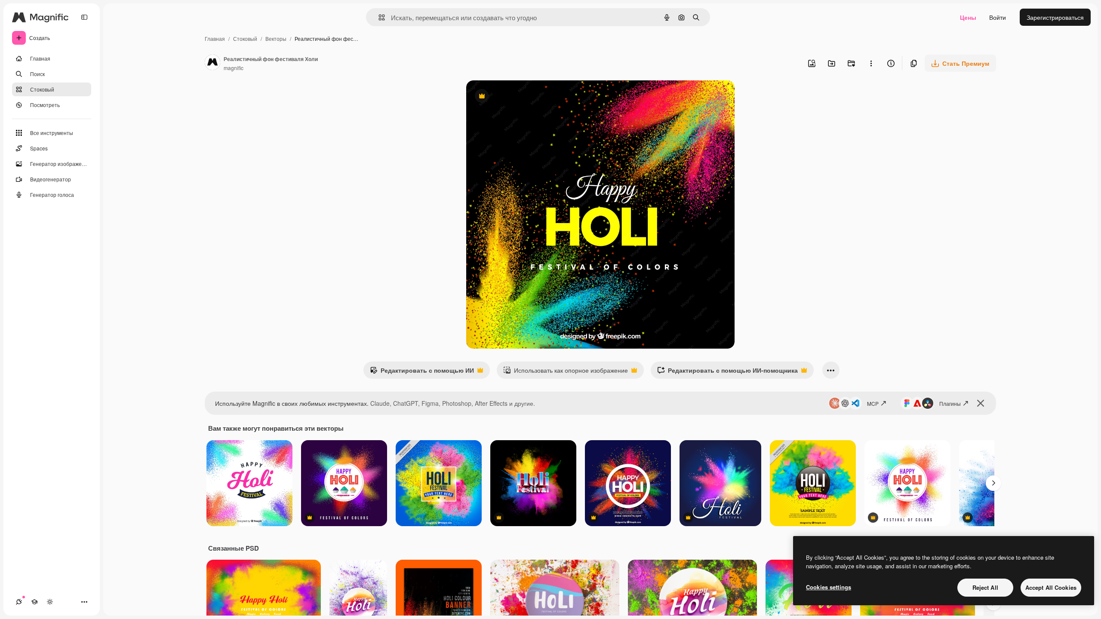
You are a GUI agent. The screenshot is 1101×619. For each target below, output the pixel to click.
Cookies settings (828, 587)
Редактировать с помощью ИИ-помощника (727, 372)
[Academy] (34, 602)
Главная (215, 38)
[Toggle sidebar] (84, 17)
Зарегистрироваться (1055, 17)
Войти (997, 17)
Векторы (275, 38)
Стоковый (245, 38)
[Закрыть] (980, 403)
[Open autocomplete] (378, 17)
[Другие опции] (871, 63)
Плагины (950, 403)
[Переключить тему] (50, 602)
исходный (523, 96)
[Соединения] (19, 602)
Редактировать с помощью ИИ (422, 372)
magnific (233, 67)
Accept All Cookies (1050, 587)
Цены (968, 17)
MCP (873, 403)
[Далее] (993, 483)
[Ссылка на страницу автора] (212, 63)
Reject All (985, 587)
